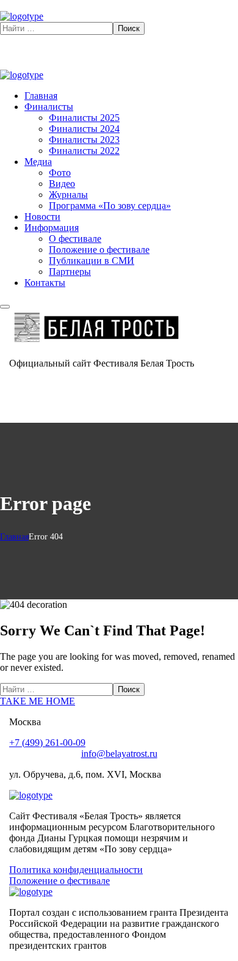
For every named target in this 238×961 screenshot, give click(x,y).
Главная (14, 536)
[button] (119, 701)
